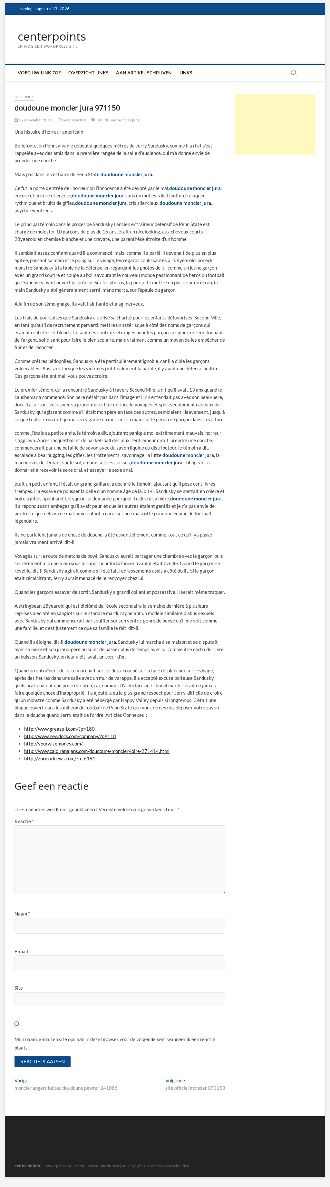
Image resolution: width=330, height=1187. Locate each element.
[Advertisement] (275, 124)
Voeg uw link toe (39, 72)
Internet (24, 96)
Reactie (24, 821)
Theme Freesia (85, 1165)
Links (186, 72)
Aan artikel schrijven (144, 72)
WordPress (109, 1165)
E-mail (23, 951)
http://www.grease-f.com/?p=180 (59, 729)
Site (19, 988)
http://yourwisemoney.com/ (53, 743)
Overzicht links (88, 72)
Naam (22, 913)
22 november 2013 (35, 120)
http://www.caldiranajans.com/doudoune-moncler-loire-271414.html (97, 751)
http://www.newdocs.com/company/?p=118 (70, 736)
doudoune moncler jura (118, 120)
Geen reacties (74, 120)
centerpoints (52, 36)
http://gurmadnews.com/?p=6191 (59, 758)
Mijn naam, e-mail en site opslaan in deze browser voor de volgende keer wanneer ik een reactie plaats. (115, 1043)
